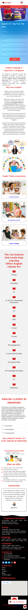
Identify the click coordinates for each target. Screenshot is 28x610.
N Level (14, 328)
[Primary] (14, 271)
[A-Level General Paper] (14, 350)
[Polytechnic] (14, 384)
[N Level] (14, 324)
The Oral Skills (8, 426)
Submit (15, 59)
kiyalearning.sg (17, 605)
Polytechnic (14, 388)
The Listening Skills (9, 433)
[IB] (14, 307)
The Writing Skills (9, 429)
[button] (21, 2)
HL (14, 379)
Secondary (14, 283)
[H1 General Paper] (14, 359)
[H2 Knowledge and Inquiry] (14, 367)
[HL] (14, 376)
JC (14, 292)
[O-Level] (14, 333)
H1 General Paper (14, 362)
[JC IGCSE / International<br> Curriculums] (14, 297)
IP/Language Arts (14, 345)
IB (14, 311)
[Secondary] (14, 280)
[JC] (14, 288)
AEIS (14, 319)
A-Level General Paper (14, 353)
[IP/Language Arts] (14, 341)
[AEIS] (14, 316)
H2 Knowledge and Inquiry (14, 371)
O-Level (14, 336)
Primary (14, 275)
